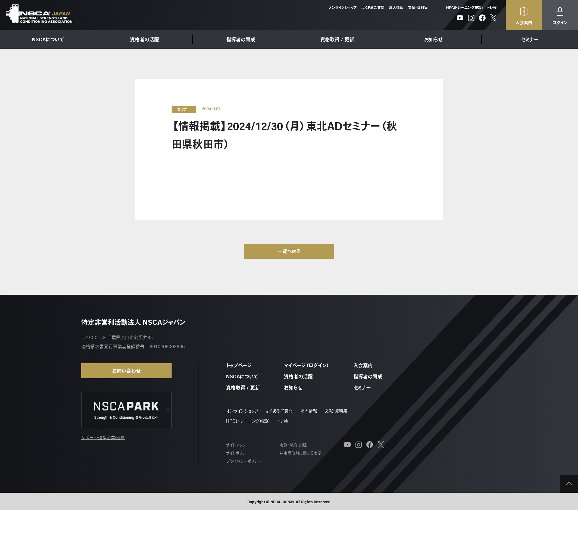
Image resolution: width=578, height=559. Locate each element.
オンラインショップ (343, 7)
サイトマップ (236, 445)
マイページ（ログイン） (306, 365)
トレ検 (492, 7)
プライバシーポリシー (244, 461)
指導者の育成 (240, 39)
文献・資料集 (418, 7)
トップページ (239, 365)
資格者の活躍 (144, 39)
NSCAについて (48, 39)
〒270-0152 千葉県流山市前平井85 (117, 337)
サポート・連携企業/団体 (103, 438)
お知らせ (433, 39)
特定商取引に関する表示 (301, 453)
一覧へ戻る (289, 251)
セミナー (530, 39)
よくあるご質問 (372, 7)
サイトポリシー (238, 453)
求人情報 (396, 7)
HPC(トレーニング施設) (464, 7)
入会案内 (363, 365)
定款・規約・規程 (293, 445)
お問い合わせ (126, 370)
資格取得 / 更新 (337, 39)
